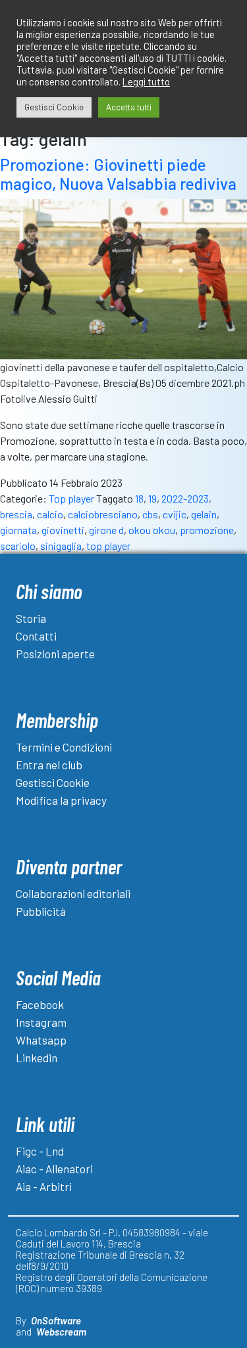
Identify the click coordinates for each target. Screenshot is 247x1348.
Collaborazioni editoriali (73, 893)
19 (152, 498)
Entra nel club (49, 764)
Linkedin (36, 1057)
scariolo (18, 545)
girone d (106, 530)
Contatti (36, 635)
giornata (18, 530)
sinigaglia (61, 545)
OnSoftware (56, 1320)
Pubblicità (41, 911)
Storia (31, 618)
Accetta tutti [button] (128, 107)
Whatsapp (41, 1039)
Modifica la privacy (61, 800)
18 (139, 498)
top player (108, 545)
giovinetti (62, 530)
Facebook (40, 1004)
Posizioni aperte (55, 653)
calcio (50, 514)
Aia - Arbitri (44, 1186)
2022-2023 (185, 498)
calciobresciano (103, 514)
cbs (150, 514)
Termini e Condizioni (64, 746)
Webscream (61, 1331)
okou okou (151, 530)
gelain (204, 514)
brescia (16, 514)
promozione (207, 530)
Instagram (41, 1022)
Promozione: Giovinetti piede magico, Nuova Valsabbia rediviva (118, 173)
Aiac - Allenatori (54, 1168)
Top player (71, 498)
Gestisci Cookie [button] (54, 107)
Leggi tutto (146, 81)
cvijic (174, 514)
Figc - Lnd (40, 1150)
